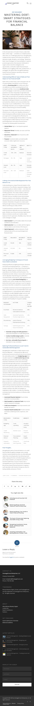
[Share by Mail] (29, 486)
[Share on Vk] (22, 486)
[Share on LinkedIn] (15, 486)
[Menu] (30, 3)
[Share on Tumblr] (19, 486)
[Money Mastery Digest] (14, 3)
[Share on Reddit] (26, 486)
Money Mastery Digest (25, 475)
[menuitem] (26, 3)
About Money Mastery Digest (10, 606)
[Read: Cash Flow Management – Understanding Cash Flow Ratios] (4, 649)
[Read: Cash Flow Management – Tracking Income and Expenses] (4, 654)
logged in (11, 557)
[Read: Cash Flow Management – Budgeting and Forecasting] (4, 641)
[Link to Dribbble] (30, 701)
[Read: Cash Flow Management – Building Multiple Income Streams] (4, 637)
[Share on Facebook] (4, 486)
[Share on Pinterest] (11, 486)
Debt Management (17, 12)
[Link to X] (27, 701)
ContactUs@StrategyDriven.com (14, 579)
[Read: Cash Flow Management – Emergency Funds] (4, 645)
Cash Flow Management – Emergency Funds (17, 644)
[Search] (26, 3)
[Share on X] (8, 486)
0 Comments (14, 475)
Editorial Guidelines (8, 622)
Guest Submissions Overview (10, 620)
